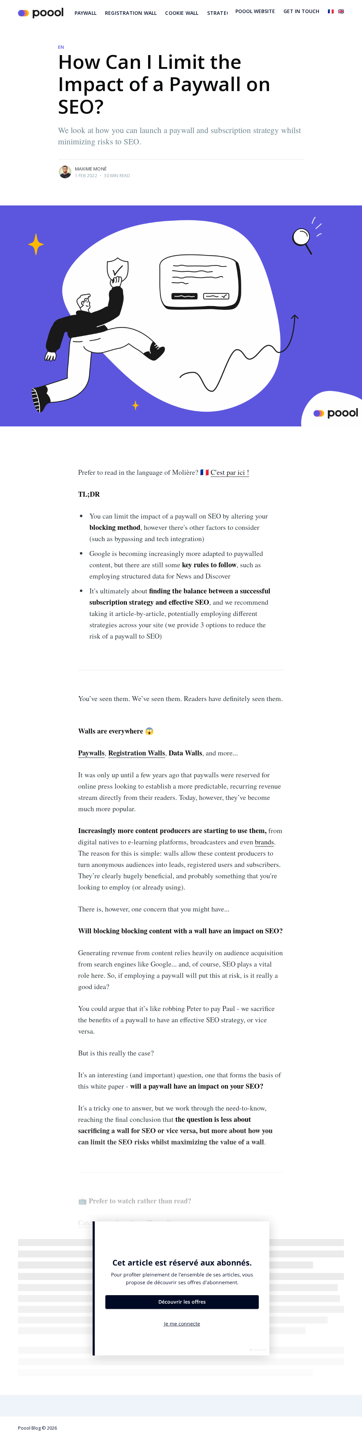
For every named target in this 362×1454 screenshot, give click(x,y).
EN (61, 47)
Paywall (86, 13)
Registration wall (131, 13)
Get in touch (301, 11)
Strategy (220, 13)
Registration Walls (136, 753)
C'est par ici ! (230, 472)
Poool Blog (29, 1428)
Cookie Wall (181, 13)
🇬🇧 (341, 11)
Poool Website (255, 11)
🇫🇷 (331, 11)
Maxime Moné (91, 169)
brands (264, 841)
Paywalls (91, 753)
